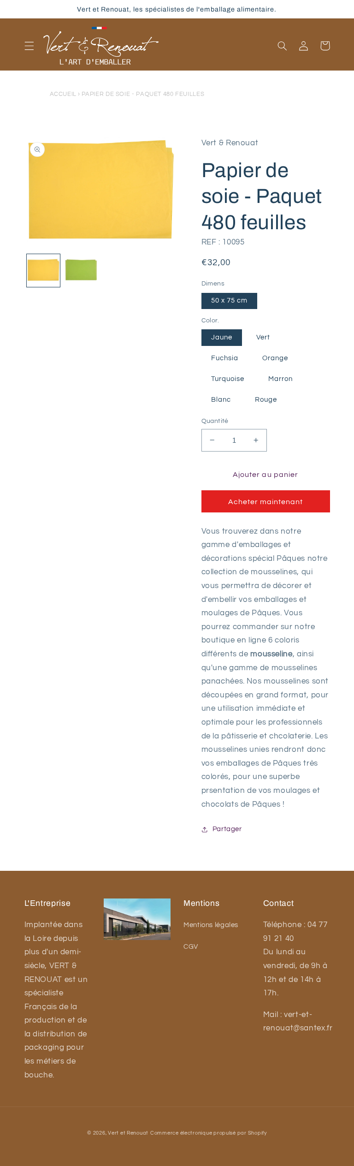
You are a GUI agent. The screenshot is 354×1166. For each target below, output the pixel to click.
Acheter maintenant (265, 502)
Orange (275, 358)
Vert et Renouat (128, 1133)
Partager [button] (227, 829)
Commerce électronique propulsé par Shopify (208, 1133)
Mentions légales (210, 925)
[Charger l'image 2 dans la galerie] (81, 270)
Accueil (63, 94)
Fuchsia (224, 358)
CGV (190, 946)
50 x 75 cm (229, 300)
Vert (263, 337)
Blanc (221, 399)
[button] (29, 45)
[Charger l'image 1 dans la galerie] (43, 270)
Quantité (215, 421)
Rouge (266, 399)
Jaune (221, 337)
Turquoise (227, 378)
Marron (280, 378)
